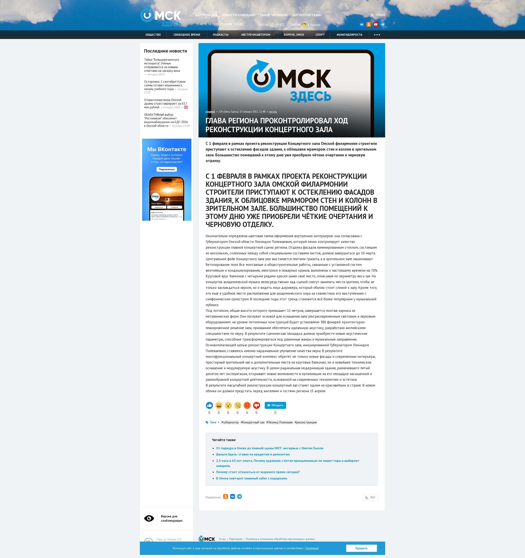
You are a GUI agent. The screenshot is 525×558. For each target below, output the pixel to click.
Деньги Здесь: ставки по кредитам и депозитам (253, 454)
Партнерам (235, 539)
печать (273, 111)
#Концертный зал (252, 422)
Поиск (380, 15)
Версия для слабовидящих (172, 518)
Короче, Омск (294, 35)
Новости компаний (238, 15)
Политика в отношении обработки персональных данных (280, 539)
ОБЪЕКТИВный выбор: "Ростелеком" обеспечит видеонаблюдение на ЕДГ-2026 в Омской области (166, 120)
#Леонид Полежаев (279, 422)
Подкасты (220, 35)
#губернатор (230, 422)
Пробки (295, 24)
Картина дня (206, 15)
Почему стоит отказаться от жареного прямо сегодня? (258, 472)
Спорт (320, 35)
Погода (263, 24)
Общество (153, 35)
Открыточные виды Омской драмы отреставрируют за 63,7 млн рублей (165, 103)
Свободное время (186, 35)
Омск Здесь (160, 16)
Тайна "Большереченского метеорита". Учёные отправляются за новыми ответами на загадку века (162, 65)
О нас (222, 539)
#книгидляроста (349, 35)
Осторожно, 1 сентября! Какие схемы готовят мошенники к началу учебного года (165, 85)
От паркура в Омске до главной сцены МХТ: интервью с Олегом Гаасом (269, 448)
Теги (213, 422)
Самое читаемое (274, 15)
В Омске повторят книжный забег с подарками (251, 478)
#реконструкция (306, 422)
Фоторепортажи (306, 15)
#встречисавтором (255, 35)
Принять (361, 548)
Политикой (312, 548)
